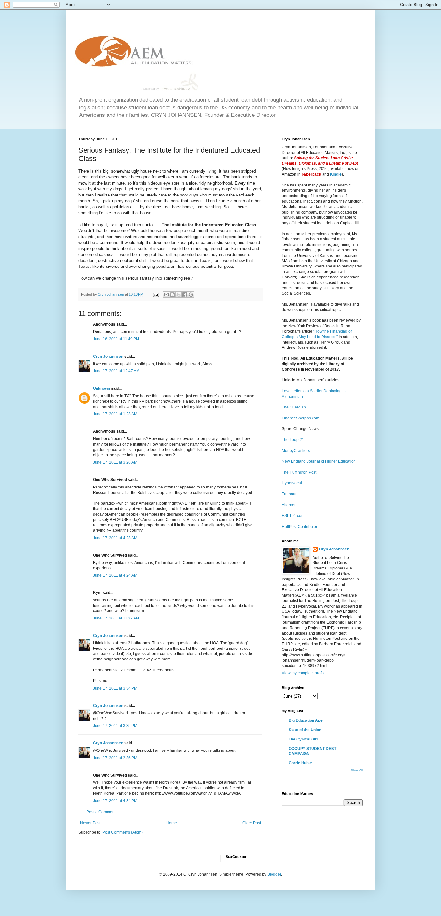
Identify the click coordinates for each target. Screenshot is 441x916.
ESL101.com (293, 515)
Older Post (251, 823)
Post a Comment (101, 812)
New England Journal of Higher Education (319, 461)
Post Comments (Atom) (122, 832)
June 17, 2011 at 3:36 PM (115, 758)
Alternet (288, 505)
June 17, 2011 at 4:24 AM (115, 575)
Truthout (289, 494)
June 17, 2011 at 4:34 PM (115, 801)
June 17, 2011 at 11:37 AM (116, 618)
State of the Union (305, 730)
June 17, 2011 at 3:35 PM (115, 725)
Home (171, 823)
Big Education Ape (306, 720)
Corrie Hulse (300, 763)
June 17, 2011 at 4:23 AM (115, 538)
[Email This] (166, 294)
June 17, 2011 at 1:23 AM (115, 414)
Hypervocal (292, 483)
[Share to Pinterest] (191, 294)
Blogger (274, 874)
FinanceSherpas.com (300, 418)
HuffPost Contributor (299, 526)
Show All (357, 770)
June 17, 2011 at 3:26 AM (115, 462)
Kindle (336, 174)
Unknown (101, 388)
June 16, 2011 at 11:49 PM (116, 339)
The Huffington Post (299, 472)
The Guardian (294, 407)
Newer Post (90, 823)
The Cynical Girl (303, 739)
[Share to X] (178, 294)
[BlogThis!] (172, 294)
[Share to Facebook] (184, 294)
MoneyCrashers (296, 450)
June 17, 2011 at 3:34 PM (115, 688)
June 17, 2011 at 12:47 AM (116, 371)
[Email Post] (155, 294)
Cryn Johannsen (108, 356)
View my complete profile (304, 673)
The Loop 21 (293, 440)
